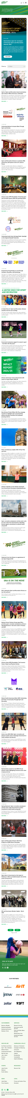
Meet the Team (4, 1053)
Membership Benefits (6, 1027)
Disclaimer (16, 1083)
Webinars (3, 1070)
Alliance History (4, 1049)
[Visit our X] (5, 1090)
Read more (3, 101)
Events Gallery (4, 1072)
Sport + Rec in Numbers (6, 1048)
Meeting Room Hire (18, 1033)
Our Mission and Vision (6, 1046)
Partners (3, 1057)
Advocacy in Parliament (19, 1046)
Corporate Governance (6, 1051)
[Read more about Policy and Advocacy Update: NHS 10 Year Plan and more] (14, 437)
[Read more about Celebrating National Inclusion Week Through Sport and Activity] (14, 114)
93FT (15, 1094)
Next (17, 930)
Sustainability (17, 1057)
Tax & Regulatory (18, 1051)
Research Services (18, 1025)
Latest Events (4, 1068)
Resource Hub (17, 1068)
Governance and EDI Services (18, 1028)
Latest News (4, 1081)
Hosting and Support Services (18, 1036)
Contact (3, 1059)
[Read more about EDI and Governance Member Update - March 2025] (14, 898)
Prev (10, 930)
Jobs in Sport (4, 1055)
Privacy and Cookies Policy (20, 1081)
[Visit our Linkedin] (7, 1090)
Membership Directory (6, 1029)
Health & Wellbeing (18, 1059)
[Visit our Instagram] (2, 1090)
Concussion (16, 1049)
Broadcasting (17, 1055)
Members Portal (5, 1031)
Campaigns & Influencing (19, 1048)
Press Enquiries (5, 1083)
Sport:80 (3, 1095)
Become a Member (5, 1025)
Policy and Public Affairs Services (19, 1031)
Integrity (16, 1053)
